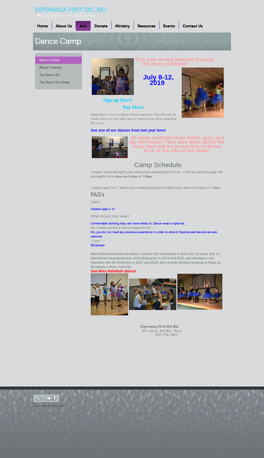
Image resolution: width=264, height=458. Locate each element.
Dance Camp (49, 60)
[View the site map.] (43, 400)
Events (169, 26)
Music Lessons (50, 67)
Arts (83, 26)
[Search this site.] (38, 400)
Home (42, 26)
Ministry (122, 26)
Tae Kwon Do (49, 75)
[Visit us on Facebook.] (54, 400)
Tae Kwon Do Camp (54, 82)
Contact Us (193, 26)
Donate (100, 26)
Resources (146, 26)
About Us (64, 26)
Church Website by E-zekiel (48, 405)
